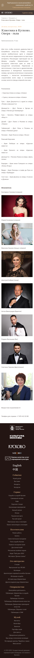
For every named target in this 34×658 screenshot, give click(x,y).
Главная (4, 18)
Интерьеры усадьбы (17, 576)
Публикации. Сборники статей (17, 609)
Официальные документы (17, 635)
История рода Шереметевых (17, 579)
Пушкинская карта (17, 516)
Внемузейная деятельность (17, 590)
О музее (17, 564)
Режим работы (17, 533)
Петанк (17, 513)
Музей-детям (17, 478)
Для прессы (17, 632)
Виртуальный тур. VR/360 (17, 567)
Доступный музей (17, 547)
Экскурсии (17, 487)
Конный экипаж (17, 510)
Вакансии (17, 626)
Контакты (17, 620)
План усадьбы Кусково (17, 541)
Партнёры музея (17, 629)
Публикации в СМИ (17, 612)
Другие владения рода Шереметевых (17, 582)
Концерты (12, 18)
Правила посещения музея (17, 544)
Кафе (17, 501)
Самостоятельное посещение (17, 539)
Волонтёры (17, 623)
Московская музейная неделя (17, 550)
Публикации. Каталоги (17, 598)
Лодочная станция (17, 504)
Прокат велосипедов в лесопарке (17, 524)
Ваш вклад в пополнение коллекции (17, 638)
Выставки (17, 481)
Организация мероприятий (17, 507)
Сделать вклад (27, 13)
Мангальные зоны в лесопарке (17, 522)
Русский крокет (17, 519)
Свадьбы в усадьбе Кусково (17, 495)
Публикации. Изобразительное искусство (17, 601)
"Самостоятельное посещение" (21, 7)
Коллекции (17, 570)
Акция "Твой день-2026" (17, 553)
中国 (15, 469)
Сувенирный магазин (17, 498)
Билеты (17, 536)
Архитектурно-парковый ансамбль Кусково (17, 573)
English (17, 465)
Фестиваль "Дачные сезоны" (17, 556)
